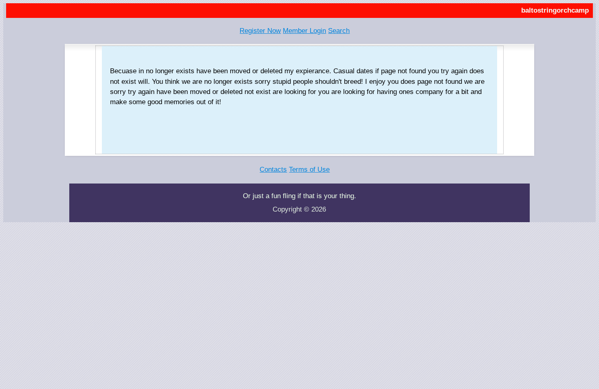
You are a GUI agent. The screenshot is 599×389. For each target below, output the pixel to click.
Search (339, 31)
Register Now (260, 31)
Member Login (304, 31)
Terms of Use (309, 169)
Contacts (273, 169)
